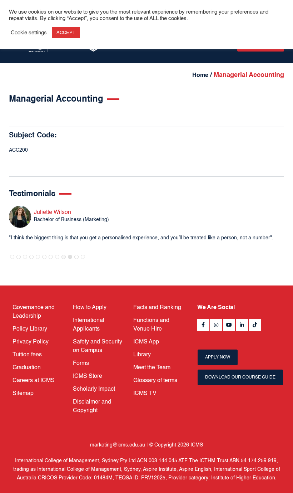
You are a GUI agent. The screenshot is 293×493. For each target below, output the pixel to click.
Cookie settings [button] (29, 32)
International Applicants (88, 325)
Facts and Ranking (157, 308)
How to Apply (89, 308)
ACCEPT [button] (65, 32)
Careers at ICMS (34, 381)
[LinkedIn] (242, 325)
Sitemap (23, 393)
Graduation (27, 368)
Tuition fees (27, 355)
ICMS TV (145, 393)
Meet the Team (151, 368)
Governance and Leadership (34, 312)
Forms (81, 363)
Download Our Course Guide (240, 377)
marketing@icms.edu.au (117, 445)
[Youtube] (229, 325)
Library (142, 355)
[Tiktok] (255, 325)
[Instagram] (216, 325)
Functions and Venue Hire (151, 325)
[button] (12, 257)
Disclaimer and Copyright (92, 406)
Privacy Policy (31, 342)
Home (200, 75)
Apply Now (217, 357)
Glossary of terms (155, 381)
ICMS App (146, 342)
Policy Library (30, 329)
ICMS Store (87, 376)
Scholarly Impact (94, 389)
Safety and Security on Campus (97, 346)
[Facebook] (203, 325)
